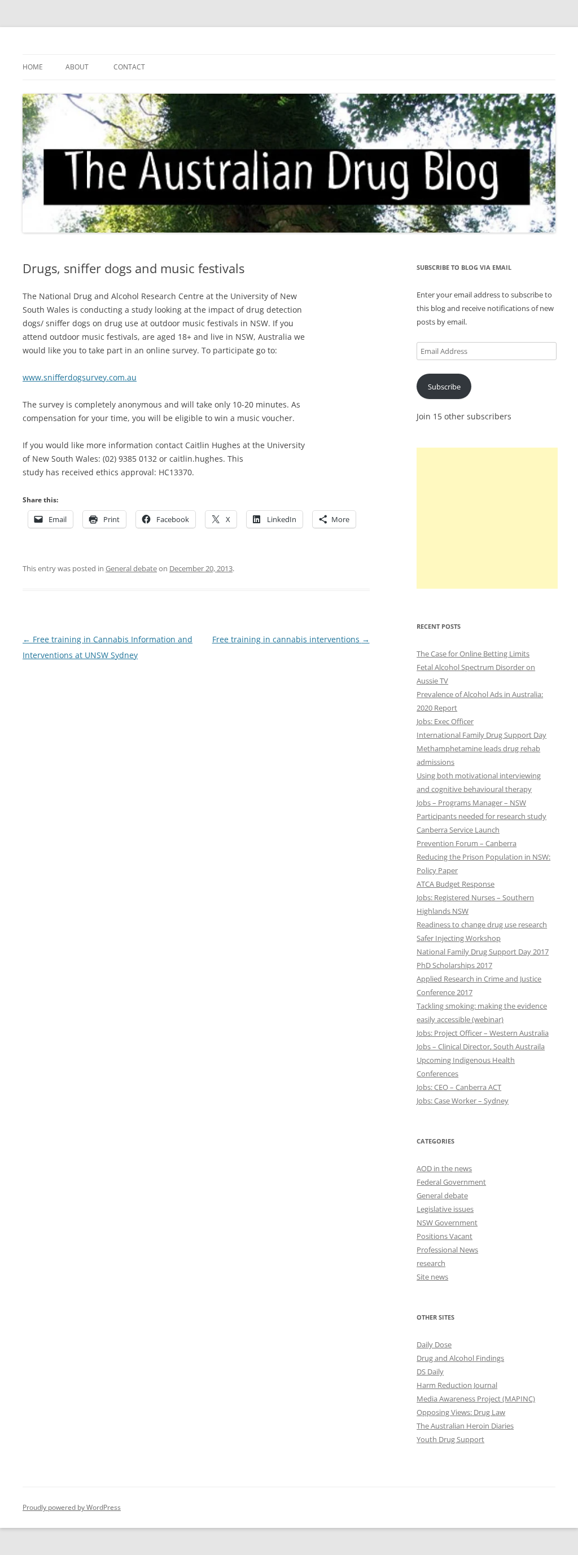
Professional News (447, 1250)
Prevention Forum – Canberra (466, 843)
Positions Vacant (444, 1236)
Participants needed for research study (481, 816)
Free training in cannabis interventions (291, 639)
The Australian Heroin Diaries (465, 1426)
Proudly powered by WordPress (72, 1507)
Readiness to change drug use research (482, 924)
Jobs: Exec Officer (445, 721)
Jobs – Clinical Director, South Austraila (481, 1046)
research (431, 1263)
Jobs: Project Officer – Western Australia (483, 1033)
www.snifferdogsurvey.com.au (80, 377)
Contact (129, 67)
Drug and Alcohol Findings (460, 1358)
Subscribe (444, 387)
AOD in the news (444, 1168)
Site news (432, 1277)
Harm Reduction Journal (457, 1385)
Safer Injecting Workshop (459, 938)
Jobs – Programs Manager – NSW (471, 803)
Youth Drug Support (450, 1439)
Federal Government (451, 1182)
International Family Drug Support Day (481, 735)
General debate (131, 568)
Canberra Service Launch (458, 830)
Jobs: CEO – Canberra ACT (459, 1087)
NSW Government (447, 1222)
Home (33, 67)
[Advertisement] (487, 518)
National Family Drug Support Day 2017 (483, 952)
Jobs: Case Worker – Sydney (463, 1101)
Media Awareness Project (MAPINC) (476, 1399)
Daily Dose (434, 1344)
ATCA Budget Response (455, 884)
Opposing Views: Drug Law (461, 1412)
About (77, 67)
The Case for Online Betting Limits (473, 654)
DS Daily (430, 1371)
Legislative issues (445, 1209)
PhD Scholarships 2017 (454, 965)
